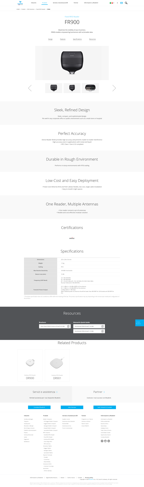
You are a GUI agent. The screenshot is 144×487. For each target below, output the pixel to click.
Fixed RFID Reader (40, 9)
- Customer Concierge (48, 466)
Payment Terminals (47, 455)
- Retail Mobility (46, 461)
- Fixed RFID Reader (47, 437)
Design (50, 39)
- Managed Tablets (47, 450)
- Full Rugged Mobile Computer (50, 421)
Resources (92, 39)
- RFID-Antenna (46, 443)
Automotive (46, 468)
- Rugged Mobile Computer (49, 423)
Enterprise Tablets (47, 446)
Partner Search (85, 423)
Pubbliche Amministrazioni (30, 430)
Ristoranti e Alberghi (28, 426)
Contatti (80, 477)
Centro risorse (71, 477)
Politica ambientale (105, 421)
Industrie (26, 415)
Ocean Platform (85, 426)
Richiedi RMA (65, 423)
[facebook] (102, 441)
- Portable (45, 457)
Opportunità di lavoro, (52, 477)
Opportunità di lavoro (106, 435)
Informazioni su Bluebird (108, 415)
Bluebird (91, 479)
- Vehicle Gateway (47, 470)
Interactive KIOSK (47, 464)
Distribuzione (27, 423)
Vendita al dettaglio (28, 419)
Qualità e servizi (66, 419)
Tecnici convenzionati (67, 428)
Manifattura (26, 441)
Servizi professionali (28, 435)
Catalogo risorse (104, 428)
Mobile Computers (47, 419)
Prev (30, 88)
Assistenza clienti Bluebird (68, 421)
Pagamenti (26, 439)
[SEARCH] (126, 3)
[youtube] (105, 441)
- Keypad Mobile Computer (49, 428)
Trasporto (26, 421)
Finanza (25, 432)
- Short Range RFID (47, 441)
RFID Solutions (30, 9)
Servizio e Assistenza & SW (70, 415)
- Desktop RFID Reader (48, 439)
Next (114, 88)
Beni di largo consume (29, 428)
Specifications (77, 39)
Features (62, 39)
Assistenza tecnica (66, 426)
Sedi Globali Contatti (105, 432)
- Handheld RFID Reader (48, 435)
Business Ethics (104, 423)
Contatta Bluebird (105, 437)
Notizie (62, 477)
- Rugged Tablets (47, 448)
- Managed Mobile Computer (50, 426)
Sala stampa (103, 426)
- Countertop (46, 459)
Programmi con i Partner (87, 419)
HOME (18, 9)
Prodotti (23, 9)
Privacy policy (89, 477)
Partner (84, 415)
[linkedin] (108, 441)
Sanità (25, 437)
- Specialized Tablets (48, 452)
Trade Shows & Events (106, 430)
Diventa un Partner (86, 421)
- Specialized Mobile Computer (50, 430)
